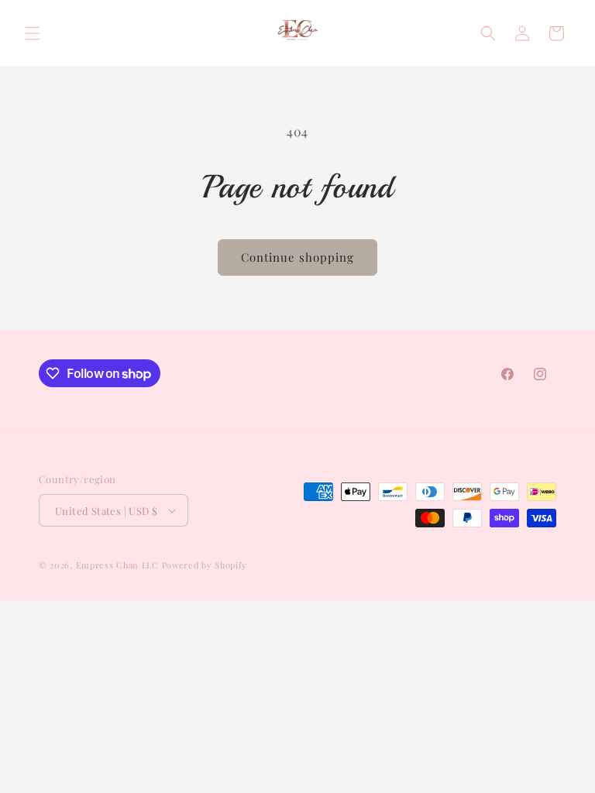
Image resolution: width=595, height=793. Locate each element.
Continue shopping (297, 257)
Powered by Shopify (205, 565)
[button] (32, 33)
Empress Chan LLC (117, 565)
